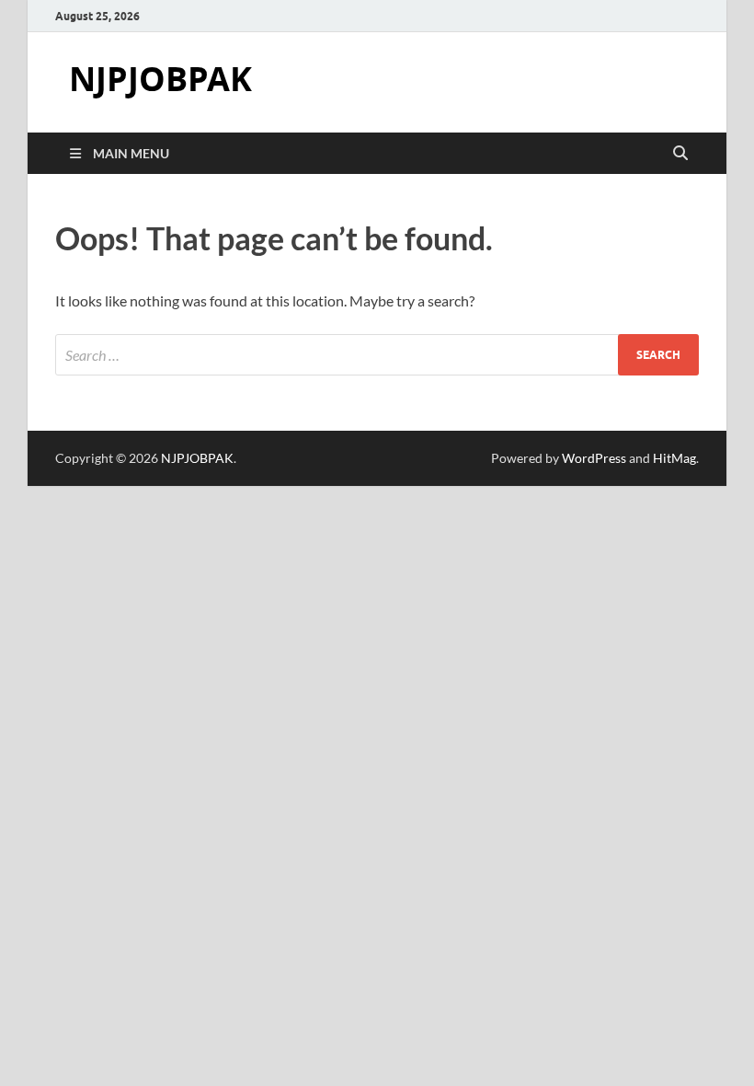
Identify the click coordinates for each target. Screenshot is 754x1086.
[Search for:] (377, 354)
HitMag (674, 458)
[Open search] (680, 154)
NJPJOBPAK (160, 78)
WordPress (594, 458)
